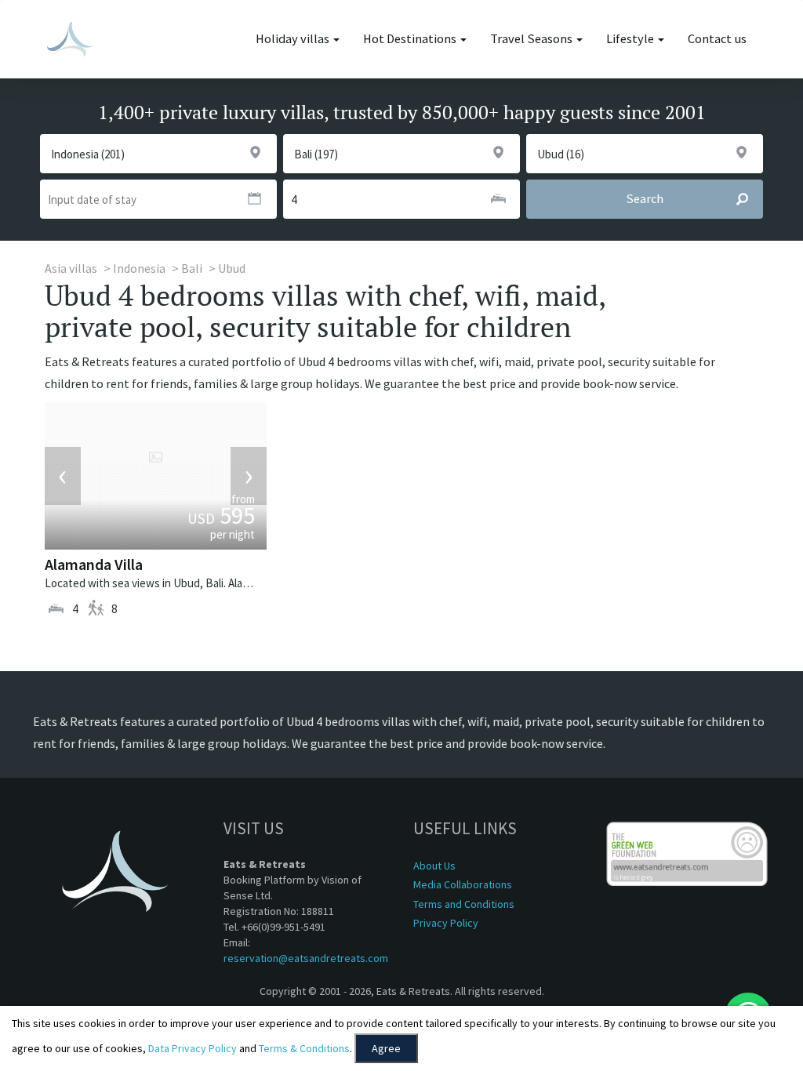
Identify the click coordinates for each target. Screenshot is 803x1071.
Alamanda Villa (94, 564)
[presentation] (63, 476)
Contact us (717, 39)
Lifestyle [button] (631, 39)
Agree (386, 1048)
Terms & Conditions (304, 1048)
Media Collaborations (462, 884)
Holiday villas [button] (294, 39)
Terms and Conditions (463, 904)
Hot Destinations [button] (411, 39)
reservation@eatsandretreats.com (305, 958)
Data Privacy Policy (192, 1048)
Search (644, 199)
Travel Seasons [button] (532, 39)
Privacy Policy (445, 923)
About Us (434, 866)
